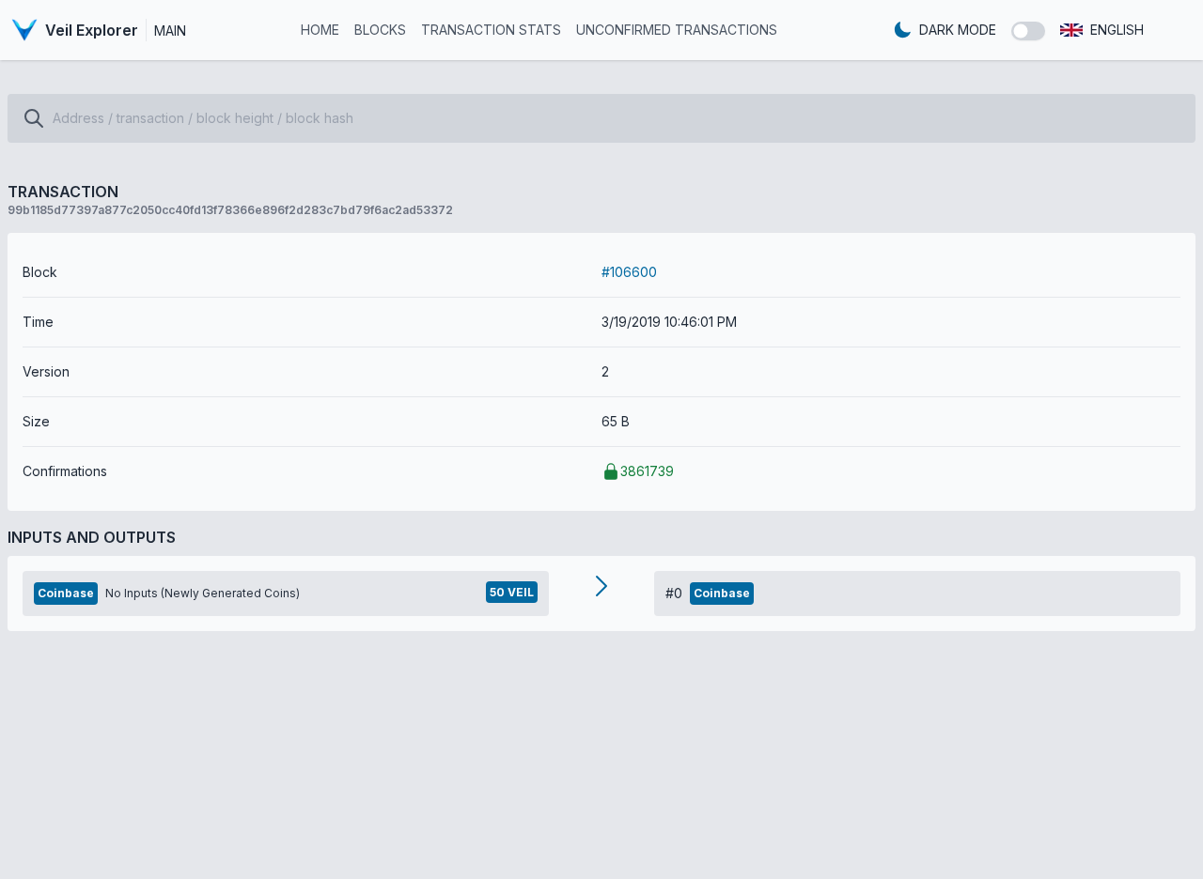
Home (320, 30)
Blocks (380, 30)
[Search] (34, 118)
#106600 (629, 272)
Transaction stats (491, 30)
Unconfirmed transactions (676, 30)
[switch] (1028, 31)
